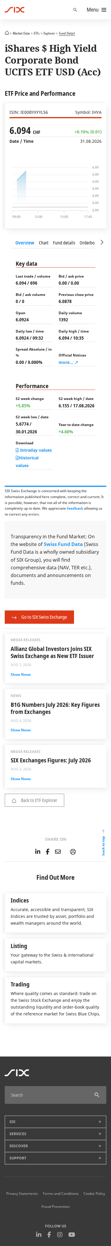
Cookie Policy (94, 1193)
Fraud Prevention (55, 1206)
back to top (103, 845)
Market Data (21, 33)
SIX (7, 32)
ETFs (37, 33)
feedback (75, 508)
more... (66, 362)
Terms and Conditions (61, 1193)
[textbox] (49, 1095)
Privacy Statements (22, 1193)
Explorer (49, 33)
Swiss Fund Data (63, 544)
